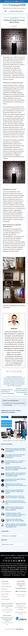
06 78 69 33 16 (21, 585)
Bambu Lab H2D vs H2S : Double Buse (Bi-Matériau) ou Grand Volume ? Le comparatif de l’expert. (15, 474)
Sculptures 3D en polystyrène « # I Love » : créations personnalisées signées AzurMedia (14, 508)
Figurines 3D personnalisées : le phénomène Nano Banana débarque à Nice (15, 485)
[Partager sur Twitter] (12, 371)
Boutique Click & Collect (7, 603)
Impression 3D (15, 17)
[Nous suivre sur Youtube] (22, 561)
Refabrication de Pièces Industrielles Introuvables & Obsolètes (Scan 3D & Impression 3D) (15, 450)
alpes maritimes (15, 379)
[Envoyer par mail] (15, 371)
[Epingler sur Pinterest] (18, 371)
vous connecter (13, 403)
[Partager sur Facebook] (10, 371)
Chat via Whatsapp (21, 591)
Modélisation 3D (17, 378)
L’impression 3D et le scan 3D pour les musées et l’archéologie (7, 391)
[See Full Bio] (22, 365)
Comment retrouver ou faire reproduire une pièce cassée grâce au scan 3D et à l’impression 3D (15, 514)
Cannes (16, 381)
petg (12, 384)
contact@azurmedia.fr (21, 588)
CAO (19, 381)
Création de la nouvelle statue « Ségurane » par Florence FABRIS (14, 520)
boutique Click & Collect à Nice (9, 565)
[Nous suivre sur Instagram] (6, 561)
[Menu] (5, 11)
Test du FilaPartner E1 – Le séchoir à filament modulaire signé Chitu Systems (15, 462)
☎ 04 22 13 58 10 (20, 1)
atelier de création (10, 381)
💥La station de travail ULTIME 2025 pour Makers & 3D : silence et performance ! (15, 456)
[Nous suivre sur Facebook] (3, 561)
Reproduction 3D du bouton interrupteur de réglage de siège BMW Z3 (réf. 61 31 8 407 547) (15, 468)
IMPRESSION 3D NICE (9, 1)
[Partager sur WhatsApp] (7, 371)
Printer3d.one (5, 569)
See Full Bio (17, 365)
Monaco (14, 382)
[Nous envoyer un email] (14, 561)
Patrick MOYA (8, 384)
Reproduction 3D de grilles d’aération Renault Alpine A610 (15, 480)
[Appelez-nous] (16, 561)
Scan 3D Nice (15, 18)
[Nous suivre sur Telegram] (24, 561)
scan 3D (12, 385)
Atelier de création (7, 17)
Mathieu (15, 26)
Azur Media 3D (19, 629)
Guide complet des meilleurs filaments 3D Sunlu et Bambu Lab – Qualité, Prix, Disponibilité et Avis (15, 525)
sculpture (16, 385)
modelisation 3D (8, 382)
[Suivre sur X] (11, 561)
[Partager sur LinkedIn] (20, 371)
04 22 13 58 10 (21, 583)
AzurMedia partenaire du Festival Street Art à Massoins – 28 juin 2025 (15, 497)
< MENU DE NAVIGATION (15, 11)
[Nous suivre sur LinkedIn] (19, 561)
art (19, 379)
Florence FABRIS (14, 569)
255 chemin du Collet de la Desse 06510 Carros (8, 619)
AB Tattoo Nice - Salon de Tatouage (17, 567)
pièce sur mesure (17, 384)
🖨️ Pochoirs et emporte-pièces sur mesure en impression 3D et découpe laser (15, 502)
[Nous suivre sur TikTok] (9, 561)
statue (20, 385)
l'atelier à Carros (23, 565)
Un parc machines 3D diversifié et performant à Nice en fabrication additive (14, 491)
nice (17, 382)
